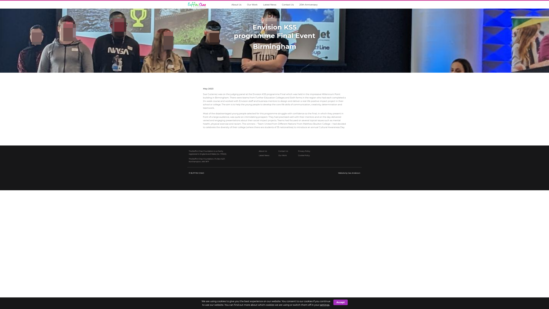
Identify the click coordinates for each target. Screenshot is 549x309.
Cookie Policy (304, 155)
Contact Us (288, 4)
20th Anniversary (308, 4)
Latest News (269, 4)
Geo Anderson (354, 173)
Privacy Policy (304, 151)
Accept (340, 302)
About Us (236, 4)
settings (324, 305)
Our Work (252, 4)
